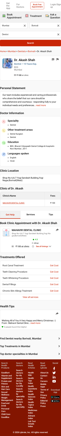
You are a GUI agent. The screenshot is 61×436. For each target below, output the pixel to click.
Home (3, 51)
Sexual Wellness (5, 393)
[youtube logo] (54, 382)
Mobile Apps (43, 385)
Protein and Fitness (6, 382)
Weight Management (7, 399)
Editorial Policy (44, 401)
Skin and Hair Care (5, 387)
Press (43, 406)
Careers (44, 381)
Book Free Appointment (37, 5)
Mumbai (12, 51)
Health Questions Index (32, 388)
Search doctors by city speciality (20, 403)
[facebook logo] (54, 369)
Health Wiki (31, 373)
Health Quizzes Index (31, 396)
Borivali (31, 51)
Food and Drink (5, 404)
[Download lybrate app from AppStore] (55, 401)
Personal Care (5, 410)
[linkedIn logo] (54, 378)
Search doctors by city (19, 373)
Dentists (22, 51)
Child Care (5, 414)
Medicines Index (32, 411)
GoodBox (5, 417)
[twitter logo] (54, 374)
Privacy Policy (43, 396)
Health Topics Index (31, 404)
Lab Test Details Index (32, 424)
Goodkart (5, 372)
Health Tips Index (31, 380)
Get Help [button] (10, 214)
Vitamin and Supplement (6, 376)
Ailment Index (31, 417)
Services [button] (30, 214)
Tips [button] (51, 214)
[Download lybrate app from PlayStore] (55, 398)
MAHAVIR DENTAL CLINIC (14, 203)
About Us (44, 372)
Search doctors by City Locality (19, 382)
